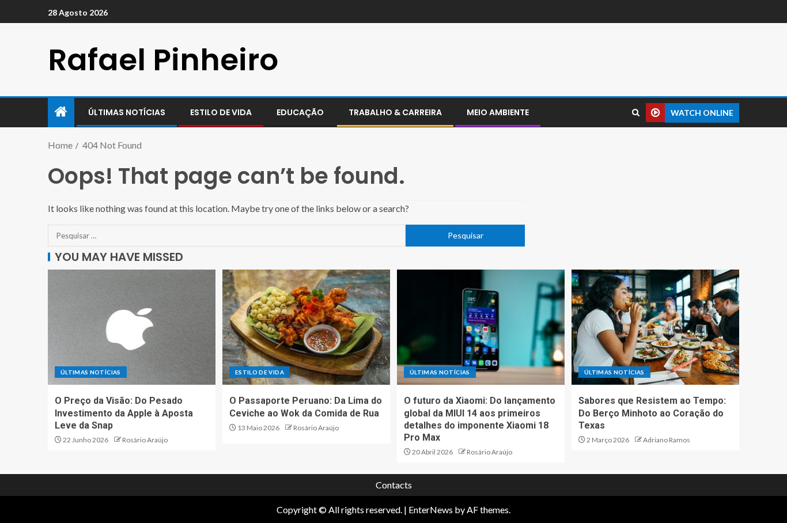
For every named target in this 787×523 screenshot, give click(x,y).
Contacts (394, 484)
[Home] (61, 112)
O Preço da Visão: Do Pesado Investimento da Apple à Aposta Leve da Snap (124, 413)
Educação (300, 112)
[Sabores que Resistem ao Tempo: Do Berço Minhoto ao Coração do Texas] (655, 327)
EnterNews (430, 509)
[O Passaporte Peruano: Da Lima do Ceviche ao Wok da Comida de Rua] (306, 327)
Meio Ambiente (498, 112)
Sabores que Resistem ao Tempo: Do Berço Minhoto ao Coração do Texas (652, 413)
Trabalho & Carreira (395, 112)
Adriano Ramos (666, 439)
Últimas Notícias (126, 112)
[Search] (636, 112)
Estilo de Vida (221, 112)
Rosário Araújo (145, 439)
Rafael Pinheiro (163, 60)
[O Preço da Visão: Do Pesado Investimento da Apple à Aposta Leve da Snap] (131, 327)
